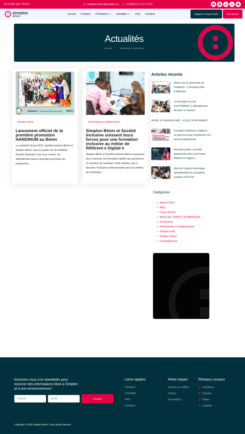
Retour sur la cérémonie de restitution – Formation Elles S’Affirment (189, 87)
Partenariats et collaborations (177, 226)
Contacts (150, 14)
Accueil (72, 14)
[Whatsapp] (232, 4)
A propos (85, 14)
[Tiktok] (225, 4)
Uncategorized (168, 241)
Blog (162, 207)
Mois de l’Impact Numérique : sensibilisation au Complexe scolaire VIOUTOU (190, 172)
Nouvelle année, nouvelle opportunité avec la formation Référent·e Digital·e (190, 154)
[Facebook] (213, 4)
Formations (102, 14)
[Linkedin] (219, 4)
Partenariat (166, 222)
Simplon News (168, 236)
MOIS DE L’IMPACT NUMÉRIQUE (180, 217)
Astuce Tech (167, 202)
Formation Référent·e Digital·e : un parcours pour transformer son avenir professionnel (192, 135)
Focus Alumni (168, 212)
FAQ (137, 14)
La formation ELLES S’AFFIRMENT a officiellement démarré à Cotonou (191, 106)
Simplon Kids (167, 231)
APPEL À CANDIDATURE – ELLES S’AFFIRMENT (179, 120)
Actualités (121, 14)
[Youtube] (238, 4)
